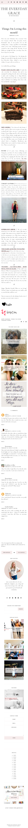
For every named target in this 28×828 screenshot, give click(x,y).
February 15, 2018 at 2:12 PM (13, 431)
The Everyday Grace (14, 11)
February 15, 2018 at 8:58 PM (9, 480)
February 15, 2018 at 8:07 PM (13, 466)
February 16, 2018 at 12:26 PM (13, 495)
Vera (6, 429)
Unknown (8, 493)
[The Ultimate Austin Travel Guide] (14, 679)
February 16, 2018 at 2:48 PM (9, 508)
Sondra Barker (9, 507)
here (14, 81)
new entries (6, 552)
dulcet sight (16, 825)
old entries (21, 552)
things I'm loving (16, 319)
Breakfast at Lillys (10, 465)
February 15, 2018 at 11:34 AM (13, 416)
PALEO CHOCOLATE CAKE (10, 70)
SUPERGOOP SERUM (8, 229)
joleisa (7, 414)
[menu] (2, 2)
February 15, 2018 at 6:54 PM (9, 448)
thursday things (6, 320)
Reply (2, 424)
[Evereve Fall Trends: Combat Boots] (14, 638)
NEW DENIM (5, 127)
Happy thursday (5, 319)
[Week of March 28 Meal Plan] (14, 659)
